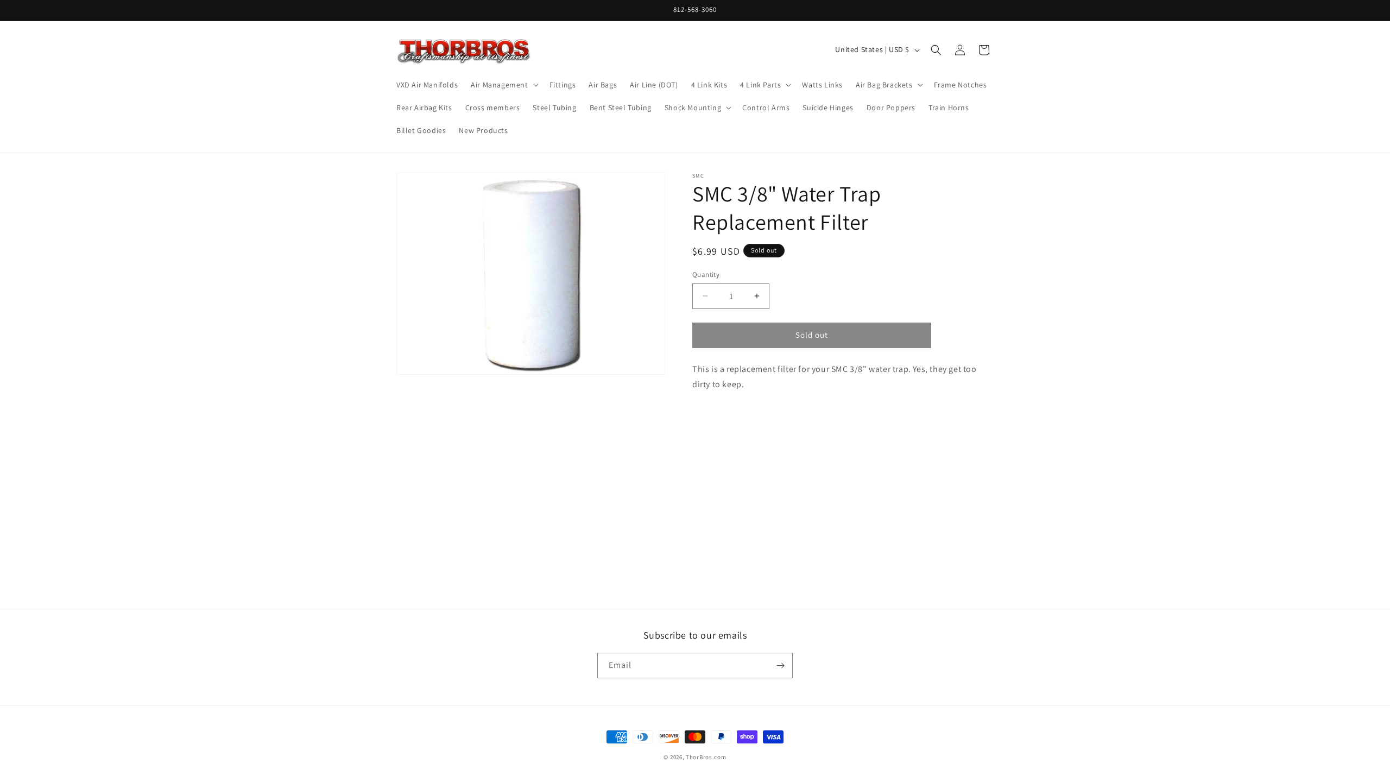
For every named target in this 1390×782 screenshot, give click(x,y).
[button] (503, 84)
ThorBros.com (706, 757)
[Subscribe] (780, 665)
